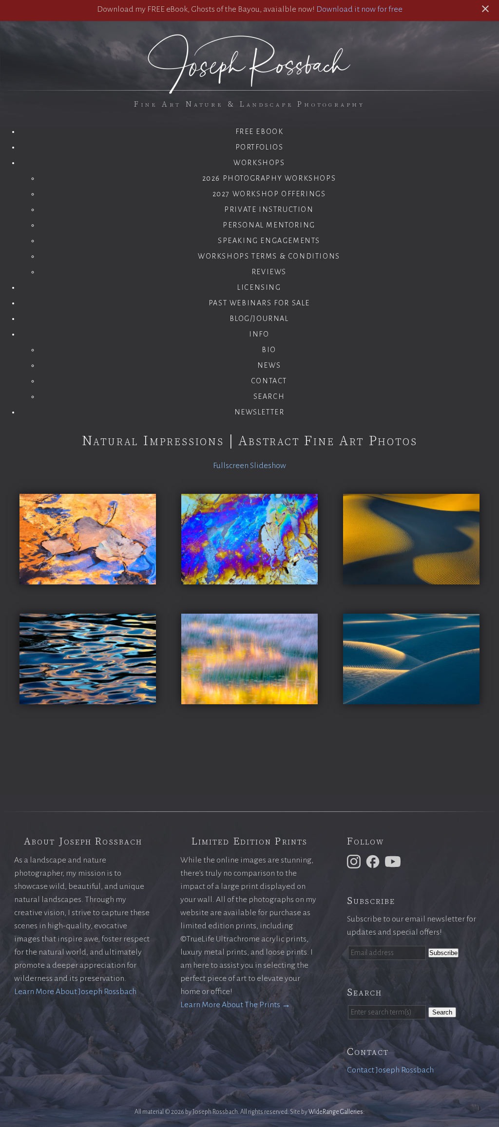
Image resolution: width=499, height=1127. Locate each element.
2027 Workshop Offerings (269, 194)
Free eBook (259, 131)
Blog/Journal (259, 318)
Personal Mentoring (269, 225)
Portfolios (259, 147)
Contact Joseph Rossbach (390, 1070)
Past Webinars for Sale (259, 303)
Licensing (259, 287)
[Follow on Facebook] (374, 861)
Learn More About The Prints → (235, 1004)
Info (259, 334)
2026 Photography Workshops (269, 178)
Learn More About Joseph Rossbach (75, 991)
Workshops (259, 163)
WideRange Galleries (335, 1111)
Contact (269, 381)
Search (269, 396)
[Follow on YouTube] (394, 861)
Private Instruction (268, 209)
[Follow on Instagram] (355, 861)
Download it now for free (359, 9)
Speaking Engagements (269, 240)
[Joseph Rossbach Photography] (249, 88)
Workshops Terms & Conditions (269, 256)
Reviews (269, 272)
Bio (269, 350)
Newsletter (259, 412)
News (269, 365)
